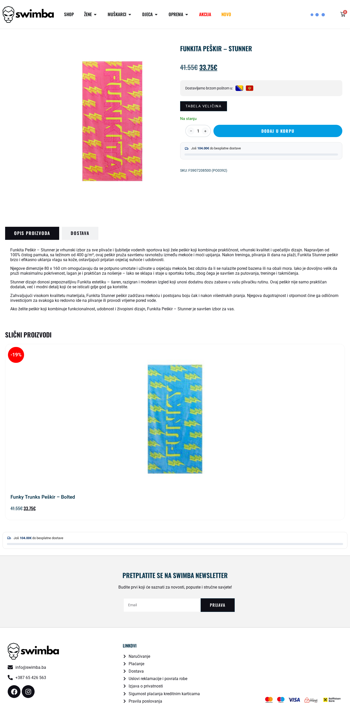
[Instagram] (28, 691)
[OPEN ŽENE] (95, 14)
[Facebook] (14, 691)
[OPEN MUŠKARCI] (130, 14)
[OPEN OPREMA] (186, 14)
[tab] (32, 233)
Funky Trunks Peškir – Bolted (43, 497)
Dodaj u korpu (277, 131)
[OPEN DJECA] (156, 14)
